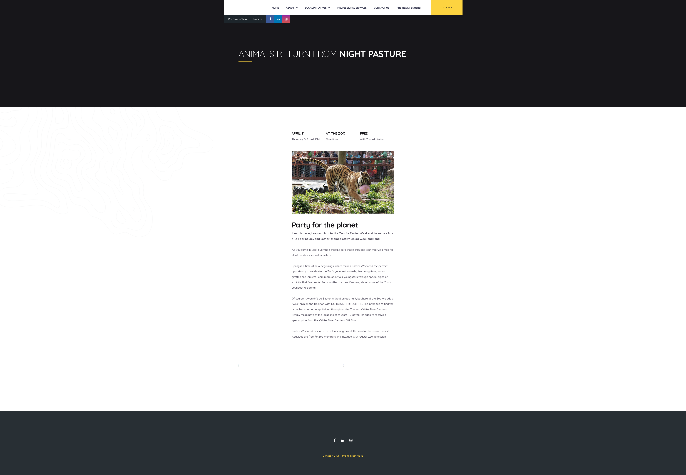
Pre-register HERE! (352, 455)
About (290, 7)
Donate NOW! (331, 455)
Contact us (381, 7)
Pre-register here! (238, 19)
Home (275, 7)
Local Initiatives (316, 7)
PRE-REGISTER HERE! (409, 7)
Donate (446, 7)
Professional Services (352, 7)
